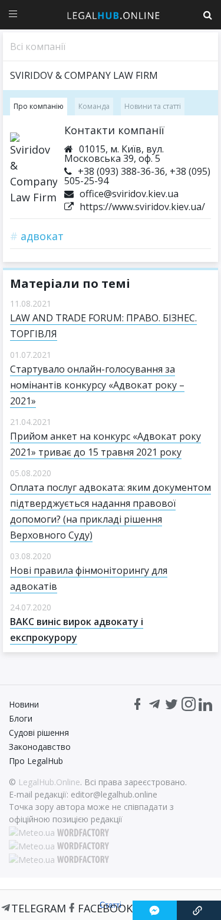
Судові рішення (39, 732)
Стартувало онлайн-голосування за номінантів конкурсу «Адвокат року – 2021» (97, 385)
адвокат (37, 236)
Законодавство (40, 746)
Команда (94, 106)
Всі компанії (37, 46)
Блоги (20, 718)
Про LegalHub (36, 760)
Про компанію (39, 106)
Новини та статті (152, 106)
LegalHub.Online (49, 782)
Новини (24, 704)
